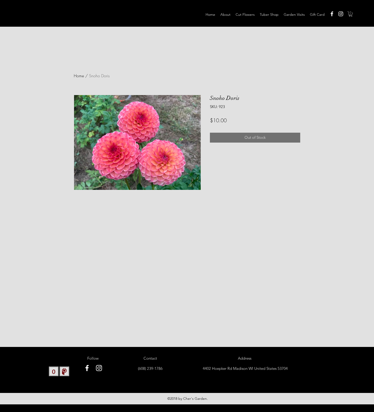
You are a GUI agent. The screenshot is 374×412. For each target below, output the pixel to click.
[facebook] (332, 14)
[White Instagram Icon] (341, 14)
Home (79, 76)
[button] (351, 14)
